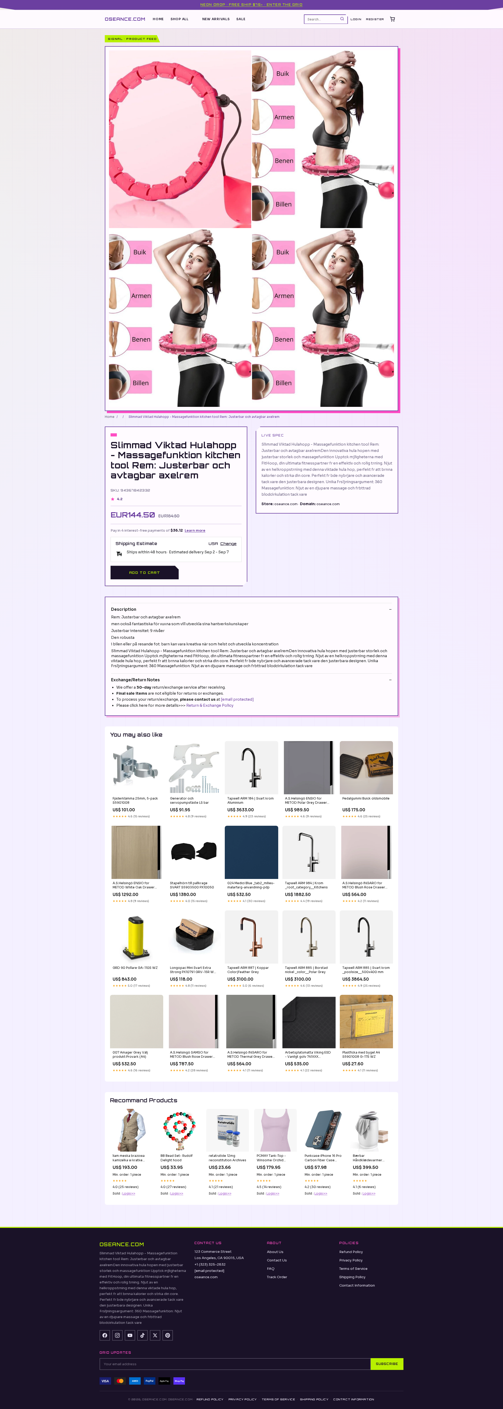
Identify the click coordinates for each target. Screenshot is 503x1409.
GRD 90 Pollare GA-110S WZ (135, 968)
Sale (240, 19)
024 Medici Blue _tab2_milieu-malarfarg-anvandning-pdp (251, 885)
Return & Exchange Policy (209, 705)
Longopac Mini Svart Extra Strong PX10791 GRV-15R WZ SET (193, 970)
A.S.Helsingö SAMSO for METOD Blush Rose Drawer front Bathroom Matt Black (191, 1054)
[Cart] (392, 19)
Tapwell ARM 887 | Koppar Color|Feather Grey (248, 970)
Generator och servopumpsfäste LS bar (189, 800)
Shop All (180, 19)
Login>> (128, 1193)
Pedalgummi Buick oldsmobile (366, 798)
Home (158, 19)
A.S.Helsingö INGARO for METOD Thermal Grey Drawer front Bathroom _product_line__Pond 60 (250, 1054)
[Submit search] (342, 19)
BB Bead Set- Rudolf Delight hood (177, 1158)
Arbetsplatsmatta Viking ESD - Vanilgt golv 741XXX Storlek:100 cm (308, 1054)
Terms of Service (353, 1268)
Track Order (277, 1277)
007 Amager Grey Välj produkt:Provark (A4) (130, 1054)
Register (375, 19)
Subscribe (387, 1364)
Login (356, 19)
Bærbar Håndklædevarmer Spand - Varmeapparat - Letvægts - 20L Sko (371, 1158)
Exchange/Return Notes (135, 679)
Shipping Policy (352, 1277)
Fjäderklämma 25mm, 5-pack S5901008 (135, 800)
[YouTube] (130, 1335)
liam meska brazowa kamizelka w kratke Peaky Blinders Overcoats (129, 1158)
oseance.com (125, 18)
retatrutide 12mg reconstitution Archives (227, 1158)
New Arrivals (216, 19)
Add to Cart (144, 573)
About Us (275, 1252)
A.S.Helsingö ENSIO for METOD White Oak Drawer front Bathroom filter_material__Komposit (134, 885)
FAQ (271, 1268)
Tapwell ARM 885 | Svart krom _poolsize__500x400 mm (366, 970)
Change (228, 544)
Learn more (195, 530)
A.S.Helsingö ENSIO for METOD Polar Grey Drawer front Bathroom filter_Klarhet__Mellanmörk (306, 800)
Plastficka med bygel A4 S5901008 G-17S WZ (361, 1054)
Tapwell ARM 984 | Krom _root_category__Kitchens (306, 885)
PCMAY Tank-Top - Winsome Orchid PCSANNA (271, 1158)
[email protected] (237, 699)
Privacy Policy (351, 1260)
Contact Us (277, 1260)
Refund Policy (351, 1252)
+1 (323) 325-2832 (210, 1264)
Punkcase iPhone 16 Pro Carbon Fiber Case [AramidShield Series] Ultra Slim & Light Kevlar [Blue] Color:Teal (323, 1158)
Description (123, 609)
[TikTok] (142, 1335)
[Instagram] (117, 1335)
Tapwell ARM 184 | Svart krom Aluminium (250, 800)
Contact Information (357, 1285)
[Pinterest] (167, 1335)
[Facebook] (105, 1335)
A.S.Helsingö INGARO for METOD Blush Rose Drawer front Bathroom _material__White (363, 885)
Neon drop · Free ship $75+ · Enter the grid (251, 5)
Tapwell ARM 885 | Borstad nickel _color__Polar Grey (306, 970)
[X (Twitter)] (155, 1335)
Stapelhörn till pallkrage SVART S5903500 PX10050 (192, 885)
